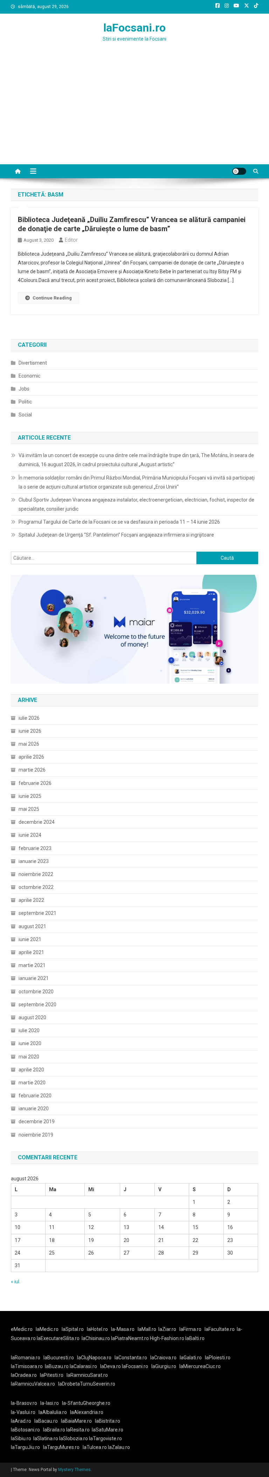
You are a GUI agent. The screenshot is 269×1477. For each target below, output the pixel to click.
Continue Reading (52, 298)
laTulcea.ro (95, 1447)
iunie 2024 (30, 835)
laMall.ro (147, 1329)
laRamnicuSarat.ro (87, 1375)
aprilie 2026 (31, 757)
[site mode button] (239, 171)
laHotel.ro (97, 1329)
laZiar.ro (167, 1329)
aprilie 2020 (31, 1069)
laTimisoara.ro (27, 1366)
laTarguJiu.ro (27, 1447)
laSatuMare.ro (107, 1430)
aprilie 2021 (31, 952)
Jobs (24, 389)
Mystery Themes (74, 1469)
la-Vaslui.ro (25, 1412)
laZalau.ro (119, 1447)
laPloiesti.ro (217, 1357)
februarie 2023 (35, 848)
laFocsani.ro (134, 27)
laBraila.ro (54, 1430)
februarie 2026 (35, 783)
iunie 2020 (30, 1043)
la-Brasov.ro (24, 1403)
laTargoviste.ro (105, 1438)
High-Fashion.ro (167, 1338)
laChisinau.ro (96, 1338)
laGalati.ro (191, 1357)
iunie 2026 (30, 731)
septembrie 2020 (37, 1004)
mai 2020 (29, 1057)
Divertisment (33, 363)
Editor (71, 240)
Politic (25, 402)
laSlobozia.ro (73, 1438)
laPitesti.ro (51, 1375)
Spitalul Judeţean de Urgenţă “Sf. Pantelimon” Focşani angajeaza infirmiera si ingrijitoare (116, 535)
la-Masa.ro (122, 1329)
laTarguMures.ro (61, 1447)
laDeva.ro (110, 1366)
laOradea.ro (24, 1375)
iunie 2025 (30, 796)
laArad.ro (21, 1421)
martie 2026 (32, 770)
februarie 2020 (35, 1095)
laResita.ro (78, 1430)
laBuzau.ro (57, 1366)
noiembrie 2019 (36, 1135)
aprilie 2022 (31, 900)
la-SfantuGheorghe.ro (86, 1403)
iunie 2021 (30, 939)
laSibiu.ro (21, 1438)
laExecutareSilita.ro (58, 1338)
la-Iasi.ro (49, 1403)
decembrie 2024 (37, 822)
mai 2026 (29, 744)
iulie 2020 (29, 1030)
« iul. (15, 1281)
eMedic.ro (22, 1329)
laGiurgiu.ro (165, 1366)
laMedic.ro (48, 1329)
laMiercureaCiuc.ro (200, 1366)
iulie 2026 (29, 718)
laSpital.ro (73, 1329)
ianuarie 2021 (34, 978)
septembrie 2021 (37, 913)
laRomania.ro (25, 1357)
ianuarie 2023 (34, 861)
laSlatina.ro (45, 1438)
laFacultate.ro (220, 1329)
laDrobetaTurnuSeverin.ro (86, 1384)
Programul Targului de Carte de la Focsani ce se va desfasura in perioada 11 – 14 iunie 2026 (119, 522)
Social (25, 414)
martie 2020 (32, 1082)
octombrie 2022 (36, 887)
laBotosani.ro (25, 1430)
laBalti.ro (195, 1338)
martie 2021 (32, 965)
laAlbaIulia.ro (53, 1412)
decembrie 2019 (37, 1121)
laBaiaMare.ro (76, 1421)
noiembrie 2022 (36, 874)
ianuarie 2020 (34, 1108)
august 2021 (32, 926)
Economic (29, 376)
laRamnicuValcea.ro (33, 1384)
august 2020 (32, 1017)
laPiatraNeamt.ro (130, 1338)
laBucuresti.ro (58, 1357)
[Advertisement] (134, 112)
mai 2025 (29, 809)
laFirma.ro (190, 1329)
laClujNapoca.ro (94, 1357)
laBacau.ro (46, 1421)
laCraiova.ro (163, 1357)
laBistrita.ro (107, 1421)
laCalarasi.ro (83, 1366)
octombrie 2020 (36, 991)
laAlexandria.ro (86, 1412)
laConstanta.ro (131, 1357)
